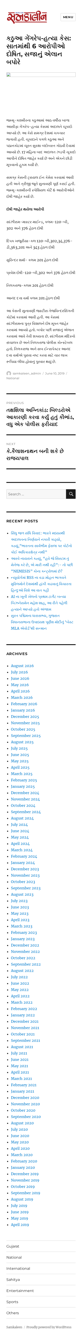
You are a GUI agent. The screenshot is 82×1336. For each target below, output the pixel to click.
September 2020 (26, 1116)
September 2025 (26, 735)
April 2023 (20, 920)
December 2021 (24, 1021)
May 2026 (20, 685)
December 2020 (25, 1097)
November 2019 (25, 1180)
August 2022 (22, 970)
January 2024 (23, 862)
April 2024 (20, 843)
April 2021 (20, 1072)
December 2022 (25, 945)
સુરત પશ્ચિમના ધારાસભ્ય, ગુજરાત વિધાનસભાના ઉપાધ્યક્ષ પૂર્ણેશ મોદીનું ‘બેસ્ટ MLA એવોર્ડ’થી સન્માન (42, 622)
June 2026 (20, 678)
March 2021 (21, 1078)
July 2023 (19, 900)
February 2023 (24, 932)
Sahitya (13, 1279)
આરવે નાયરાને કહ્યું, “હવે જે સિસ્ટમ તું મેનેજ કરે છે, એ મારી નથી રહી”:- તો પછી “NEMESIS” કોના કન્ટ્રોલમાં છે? (42, 564)
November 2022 (25, 951)
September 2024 (26, 812)
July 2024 (19, 824)
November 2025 (25, 723)
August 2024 (22, 818)
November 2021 (25, 1027)
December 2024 (25, 792)
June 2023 (20, 907)
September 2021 (25, 1040)
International (18, 1268)
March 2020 (22, 1154)
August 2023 (22, 894)
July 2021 (19, 1053)
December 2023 (25, 869)
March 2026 (22, 697)
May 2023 (19, 913)
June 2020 (20, 1135)
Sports (12, 1302)
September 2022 (26, 964)
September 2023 (26, 888)
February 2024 (24, 856)
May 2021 (19, 1066)
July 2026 (19, 672)
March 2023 (21, 926)
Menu (68, 17)
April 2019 (20, 1224)
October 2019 (23, 1186)
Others (12, 1313)
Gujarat (12, 1246)
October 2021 (23, 1034)
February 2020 (24, 1161)
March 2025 (22, 773)
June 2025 (20, 754)
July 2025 (19, 748)
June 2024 (20, 831)
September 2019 (25, 1193)
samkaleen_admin (27, 373)
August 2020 (22, 1123)
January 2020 (23, 1167)
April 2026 (20, 691)
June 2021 (19, 1059)
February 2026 (24, 704)
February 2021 (23, 1085)
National (12, 378)
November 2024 (25, 799)
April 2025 (20, 767)
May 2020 (20, 1142)
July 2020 (19, 1129)
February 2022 (24, 1008)
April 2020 (20, 1148)
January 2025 (23, 786)
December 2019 (25, 1174)
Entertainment (20, 1291)
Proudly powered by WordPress (49, 1327)
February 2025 (24, 780)
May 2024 (20, 837)
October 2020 (23, 1110)
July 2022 (19, 977)
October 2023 (23, 881)
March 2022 (22, 1002)
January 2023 (23, 939)
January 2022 (23, 1015)
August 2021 (22, 1047)
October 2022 (23, 958)
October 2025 (23, 729)
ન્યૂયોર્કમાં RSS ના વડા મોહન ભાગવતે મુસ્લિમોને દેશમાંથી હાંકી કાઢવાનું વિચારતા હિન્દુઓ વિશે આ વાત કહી (41, 583)
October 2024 (23, 805)
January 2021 (22, 1091)
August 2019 (22, 1199)
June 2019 (20, 1212)
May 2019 (19, 1218)
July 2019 (19, 1205)
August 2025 (22, 742)
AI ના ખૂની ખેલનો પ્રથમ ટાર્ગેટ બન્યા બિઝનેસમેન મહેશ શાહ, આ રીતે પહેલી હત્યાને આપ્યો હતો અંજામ (39, 603)
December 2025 (25, 716)
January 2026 (23, 710)
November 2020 (25, 1104)
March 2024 (22, 850)
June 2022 (20, 983)
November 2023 (25, 875)
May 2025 (20, 761)
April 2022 (20, 996)
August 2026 (22, 665)
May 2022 (20, 989)
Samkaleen (14, 1327)
